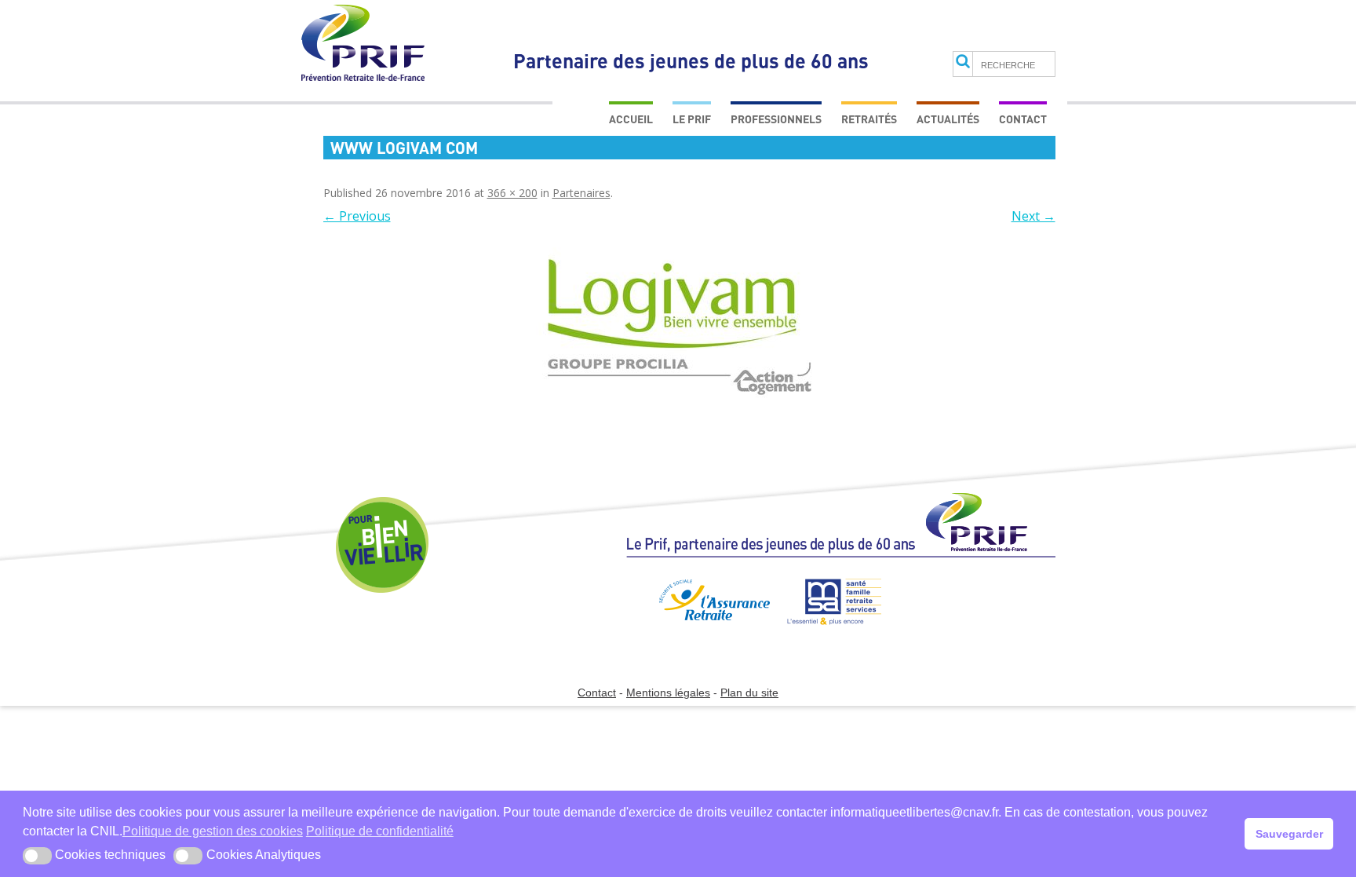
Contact (1023, 119)
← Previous (357, 216)
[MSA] (827, 631)
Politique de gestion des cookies (212, 831)
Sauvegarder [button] (1289, 834)
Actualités (948, 119)
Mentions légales (668, 692)
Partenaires (581, 192)
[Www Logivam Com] (680, 325)
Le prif (692, 119)
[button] (37, 855)
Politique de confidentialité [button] (380, 831)
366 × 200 (512, 192)
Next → (1033, 216)
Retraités (869, 119)
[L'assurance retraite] (697, 631)
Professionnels (776, 119)
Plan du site (749, 692)
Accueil (631, 119)
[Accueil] (840, 532)
